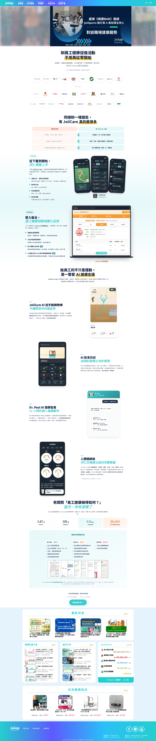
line (135, 729)
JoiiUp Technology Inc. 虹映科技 (75, 739)
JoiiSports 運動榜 (113, 680)
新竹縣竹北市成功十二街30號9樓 (139, 735)
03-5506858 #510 (114, 735)
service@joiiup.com (114, 737)
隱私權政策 (36, 728)
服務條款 (46, 728)
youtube (141, 729)
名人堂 (126, 680)
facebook (129, 729)
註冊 (150, 3)
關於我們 (26, 728)
